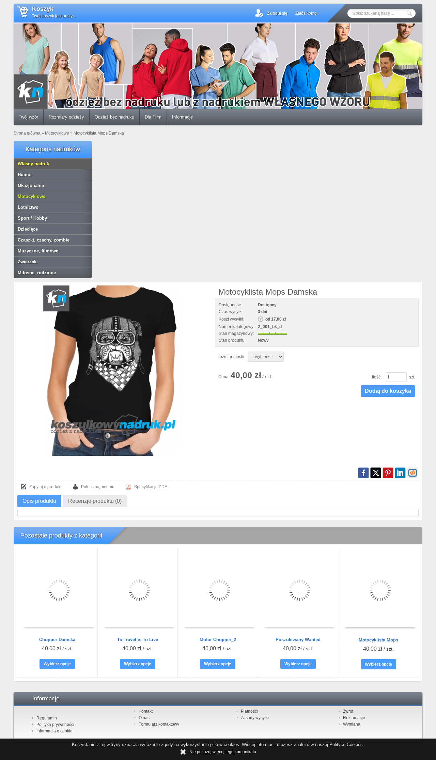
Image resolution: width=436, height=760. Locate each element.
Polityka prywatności (55, 724)
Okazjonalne (31, 185)
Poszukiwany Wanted (298, 639)
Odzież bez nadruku (114, 117)
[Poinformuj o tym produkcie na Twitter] (375, 472)
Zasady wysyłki (255, 717)
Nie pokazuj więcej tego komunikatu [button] (222, 751)
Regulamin (46, 718)
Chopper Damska (57, 639)
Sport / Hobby (32, 218)
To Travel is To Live (137, 639)
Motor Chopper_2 (218, 639)
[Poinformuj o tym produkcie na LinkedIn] (400, 472)
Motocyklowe (31, 196)
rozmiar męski (231, 356)
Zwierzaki (28, 261)
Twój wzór (28, 117)
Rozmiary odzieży (66, 117)
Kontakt (146, 711)
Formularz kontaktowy (159, 724)
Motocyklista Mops (378, 639)
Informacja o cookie (54, 731)
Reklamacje (354, 717)
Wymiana (351, 724)
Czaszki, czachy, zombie (43, 240)
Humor (25, 174)
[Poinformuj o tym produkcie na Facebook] (363, 472)
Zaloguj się (277, 13)
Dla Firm (153, 117)
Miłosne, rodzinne (37, 272)
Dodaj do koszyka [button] (388, 391)
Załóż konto (306, 13)
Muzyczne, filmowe (38, 250)
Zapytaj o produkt (45, 486)
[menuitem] (29, 117)
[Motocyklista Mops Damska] (113, 370)
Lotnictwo (28, 207)
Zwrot (348, 711)
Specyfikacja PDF (150, 486)
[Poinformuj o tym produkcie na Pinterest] (388, 472)
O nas (144, 717)
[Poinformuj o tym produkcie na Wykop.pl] (412, 472)
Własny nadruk (33, 163)
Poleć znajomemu (97, 486)
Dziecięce (28, 229)
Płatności (249, 711)
